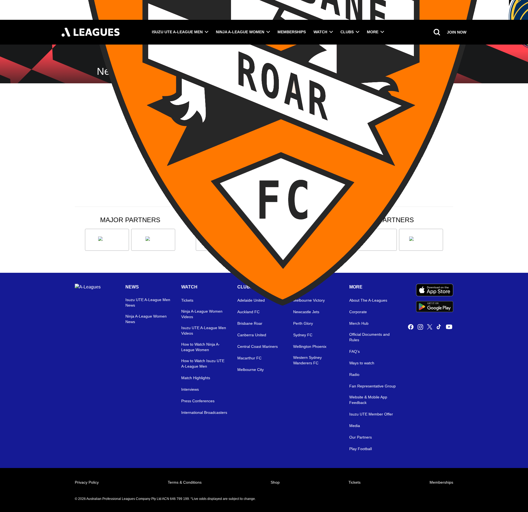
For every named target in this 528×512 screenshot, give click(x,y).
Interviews (190, 389)
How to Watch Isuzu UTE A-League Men (202, 363)
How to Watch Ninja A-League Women (200, 347)
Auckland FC (248, 312)
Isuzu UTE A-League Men (177, 32)
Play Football (360, 449)
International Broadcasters (204, 412)
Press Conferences (198, 401)
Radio (354, 374)
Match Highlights (195, 378)
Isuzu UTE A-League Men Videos (203, 330)
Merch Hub (359, 323)
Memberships (291, 32)
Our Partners (360, 437)
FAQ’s (354, 351)
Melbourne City (250, 369)
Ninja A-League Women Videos (201, 314)
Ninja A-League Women (240, 32)
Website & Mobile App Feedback (368, 400)
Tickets (354, 482)
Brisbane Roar (249, 323)
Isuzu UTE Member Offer (371, 414)
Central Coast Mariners (257, 346)
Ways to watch (361, 363)
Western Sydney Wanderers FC (307, 360)
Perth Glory (303, 323)
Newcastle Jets (306, 312)
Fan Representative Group (372, 386)
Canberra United (251, 335)
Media (354, 425)
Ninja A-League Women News (146, 319)
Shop (275, 482)
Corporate (358, 312)
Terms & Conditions (185, 482)
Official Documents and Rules (369, 337)
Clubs (347, 32)
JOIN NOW (456, 32)
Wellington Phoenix (309, 346)
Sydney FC (302, 335)
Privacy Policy (87, 482)
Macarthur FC (249, 358)
